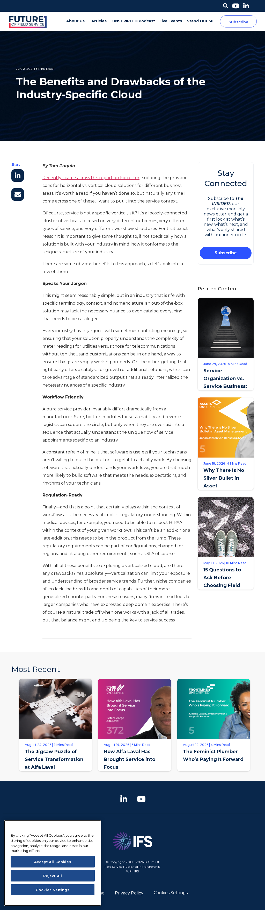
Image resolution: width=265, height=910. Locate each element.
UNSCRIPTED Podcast (133, 21)
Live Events (170, 21)
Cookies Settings (171, 892)
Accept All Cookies (52, 862)
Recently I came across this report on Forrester (90, 177)
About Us (75, 21)
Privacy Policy (129, 893)
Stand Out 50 (200, 21)
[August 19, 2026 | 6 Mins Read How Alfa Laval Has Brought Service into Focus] (134, 775)
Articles (99, 21)
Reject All (52, 876)
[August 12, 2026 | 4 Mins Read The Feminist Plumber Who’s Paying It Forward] (213, 775)
